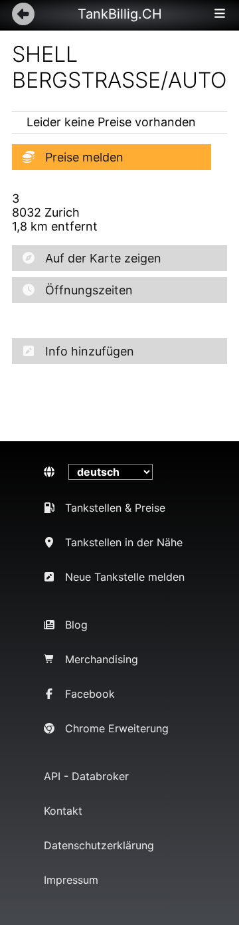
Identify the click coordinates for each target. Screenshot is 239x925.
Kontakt (63, 810)
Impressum (71, 879)
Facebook (90, 693)
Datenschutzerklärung (99, 845)
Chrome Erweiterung (117, 728)
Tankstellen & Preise (115, 507)
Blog (76, 624)
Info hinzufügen (89, 351)
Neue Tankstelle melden (125, 576)
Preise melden (84, 157)
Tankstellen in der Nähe (124, 542)
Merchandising (101, 659)
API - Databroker (86, 776)
